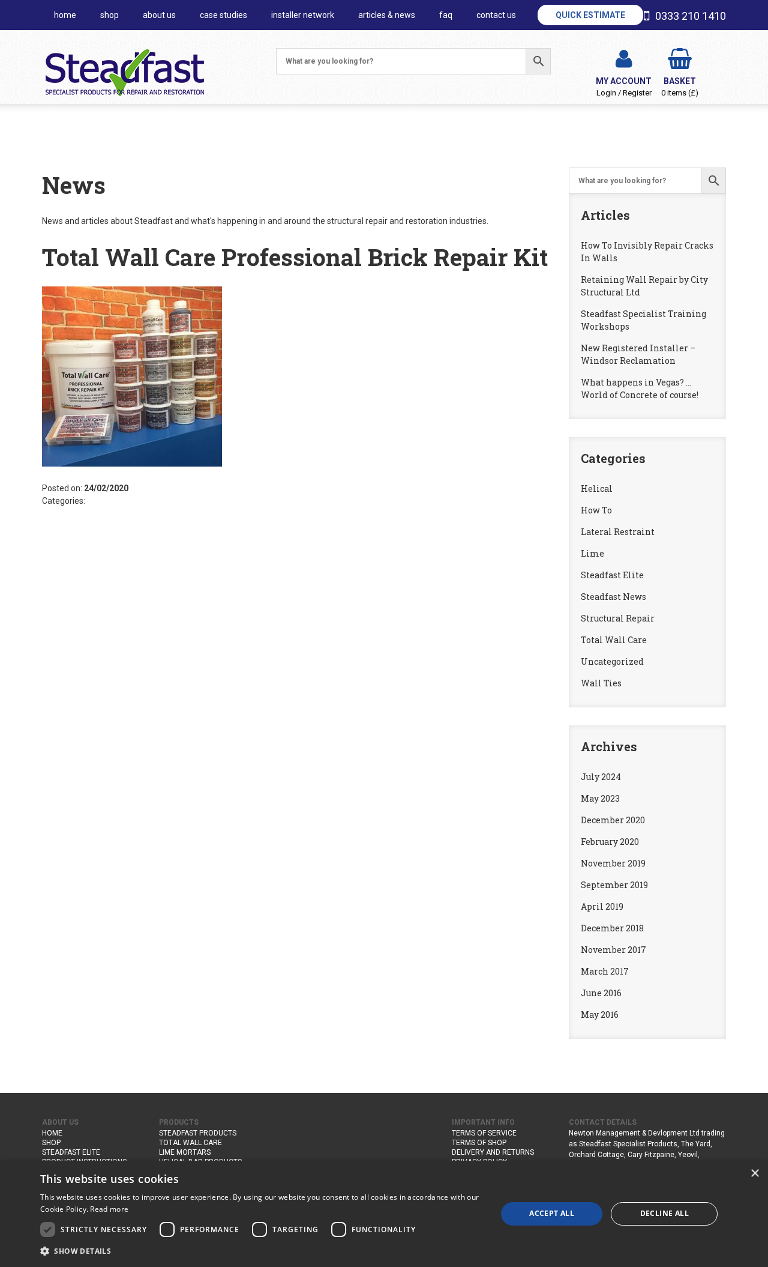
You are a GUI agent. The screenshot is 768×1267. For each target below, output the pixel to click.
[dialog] (384, 1214)
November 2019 (613, 863)
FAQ (445, 15)
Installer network (302, 15)
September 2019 (614, 885)
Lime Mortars (185, 1152)
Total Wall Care (614, 640)
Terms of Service (484, 1133)
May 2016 (600, 1014)
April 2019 (602, 906)
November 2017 (613, 949)
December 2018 (612, 928)
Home (52, 1133)
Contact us (496, 15)
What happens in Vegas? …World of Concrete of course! (639, 388)
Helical (597, 488)
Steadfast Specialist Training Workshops (643, 320)
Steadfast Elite (612, 575)
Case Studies (223, 15)
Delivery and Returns (493, 1152)
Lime (592, 553)
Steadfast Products (197, 1133)
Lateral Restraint (618, 531)
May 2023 (600, 798)
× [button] (754, 1173)
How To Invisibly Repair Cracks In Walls (647, 252)
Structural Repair (618, 618)
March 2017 (605, 971)
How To (596, 510)
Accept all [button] (551, 1213)
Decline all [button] (664, 1213)
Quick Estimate (590, 15)
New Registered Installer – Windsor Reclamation (638, 354)
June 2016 (601, 993)
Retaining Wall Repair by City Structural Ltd (644, 286)
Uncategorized (612, 661)
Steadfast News (613, 596)
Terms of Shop (479, 1142)
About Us (159, 15)
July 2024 (601, 776)
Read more (109, 1209)
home (65, 15)
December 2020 (613, 820)
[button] (261, 1251)
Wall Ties (601, 683)
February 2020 (610, 841)
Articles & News (386, 15)
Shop (109, 15)
